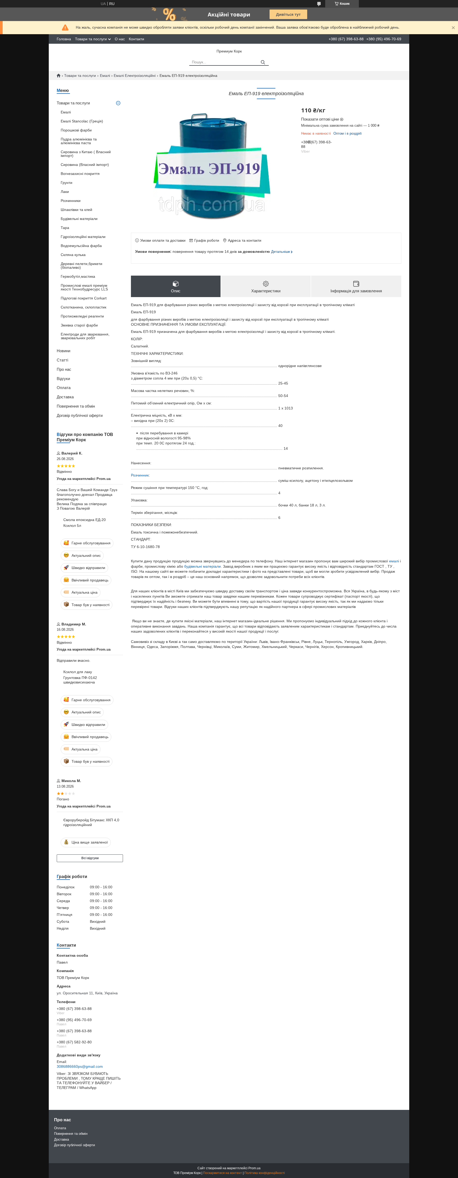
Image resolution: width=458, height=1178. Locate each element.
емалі (394, 561)
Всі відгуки (90, 858)
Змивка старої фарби (79, 325)
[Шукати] (263, 62)
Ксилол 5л (72, 525)
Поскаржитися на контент (222, 1173)
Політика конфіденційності (264, 1173)
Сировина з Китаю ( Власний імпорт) (86, 154)
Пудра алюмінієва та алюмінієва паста (79, 141)
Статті (62, 360)
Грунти (66, 182)
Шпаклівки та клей (76, 210)
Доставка (65, 397)
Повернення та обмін (76, 406)
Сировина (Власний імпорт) (85, 164)
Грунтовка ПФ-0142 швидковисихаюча (80, 680)
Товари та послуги (91, 39)
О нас (120, 39)
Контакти (136, 39)
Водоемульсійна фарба (81, 246)
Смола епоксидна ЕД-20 (84, 520)
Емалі (105, 75)
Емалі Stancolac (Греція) (82, 121)
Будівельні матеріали (79, 219)
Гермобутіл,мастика (78, 276)
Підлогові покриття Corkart (84, 298)
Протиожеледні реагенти (82, 316)
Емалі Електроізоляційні (135, 75)
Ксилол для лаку (77, 672)
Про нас (64, 369)
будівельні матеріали (202, 566)
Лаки (65, 191)
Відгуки (63, 378)
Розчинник (140, 475)
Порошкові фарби (76, 130)
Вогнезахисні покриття (80, 173)
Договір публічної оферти (80, 415)
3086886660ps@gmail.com (80, 1066)
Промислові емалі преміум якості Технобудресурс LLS (84, 287)
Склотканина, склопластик (83, 307)
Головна (64, 39)
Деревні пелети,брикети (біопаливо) (81, 266)
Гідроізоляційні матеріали (83, 237)
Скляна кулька (73, 255)
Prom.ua (254, 1168)
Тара (65, 228)
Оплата (64, 387)
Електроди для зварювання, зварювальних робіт (85, 336)
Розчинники (71, 200)
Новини (63, 350)
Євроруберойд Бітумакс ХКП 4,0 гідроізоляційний (91, 822)
